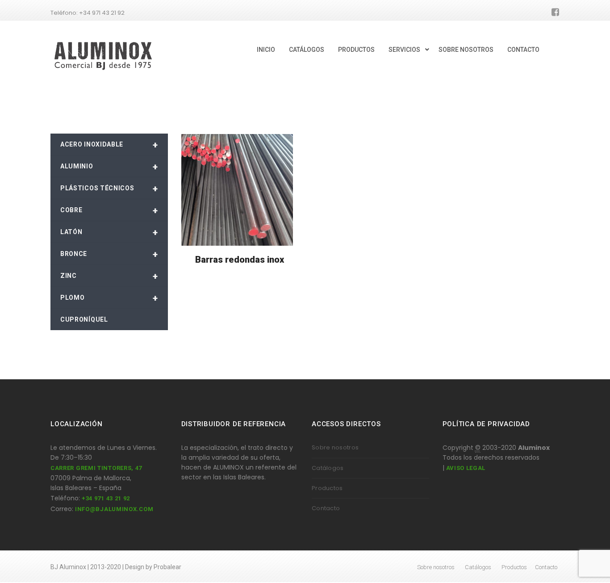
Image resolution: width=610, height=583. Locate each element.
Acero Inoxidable (109, 144)
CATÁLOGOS (306, 49)
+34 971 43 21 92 (106, 498)
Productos (327, 488)
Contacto (326, 508)
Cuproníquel (84, 319)
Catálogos (328, 468)
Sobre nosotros (335, 447)
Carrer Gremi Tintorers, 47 (96, 468)
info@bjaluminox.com (114, 509)
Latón (109, 232)
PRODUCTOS (356, 49)
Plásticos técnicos (109, 188)
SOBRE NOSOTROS (466, 49)
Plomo (109, 298)
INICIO (266, 49)
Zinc (109, 276)
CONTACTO (523, 49)
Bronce (109, 254)
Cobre (109, 210)
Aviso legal (466, 468)
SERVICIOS (404, 49)
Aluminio (109, 166)
